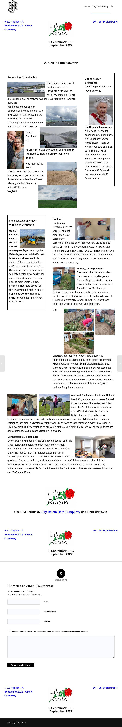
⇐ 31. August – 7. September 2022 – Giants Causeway (18, 25)
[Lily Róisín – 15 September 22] (2, 363)
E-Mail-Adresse (50, 611)
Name (47, 601)
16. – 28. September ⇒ (105, 21)
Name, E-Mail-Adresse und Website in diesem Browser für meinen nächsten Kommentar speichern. (50, 631)
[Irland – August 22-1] (119, 363)
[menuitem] (87, 6)
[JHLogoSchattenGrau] (12, 6)
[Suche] (112, 6)
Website (47, 621)
